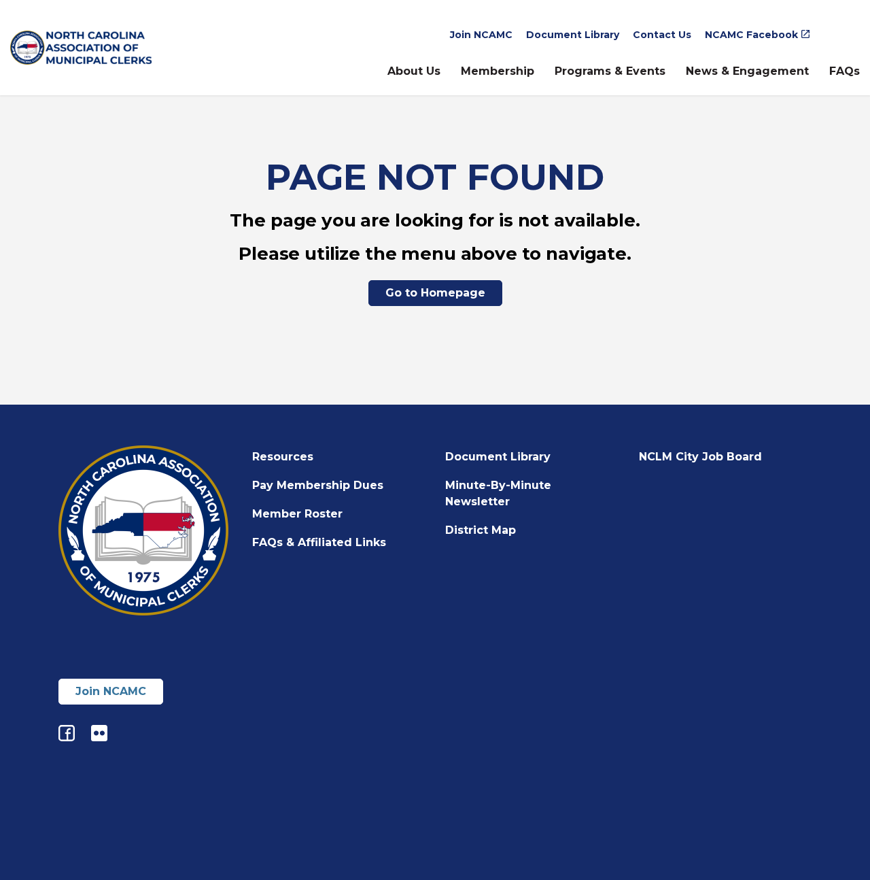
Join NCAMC (481, 35)
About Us (413, 71)
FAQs (844, 71)
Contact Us (662, 35)
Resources (282, 456)
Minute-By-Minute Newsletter (498, 493)
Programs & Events (610, 71)
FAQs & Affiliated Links (319, 542)
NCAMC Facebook (751, 35)
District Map (480, 530)
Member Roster (297, 513)
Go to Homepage (435, 292)
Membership (497, 71)
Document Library (572, 35)
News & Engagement (747, 71)
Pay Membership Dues (317, 485)
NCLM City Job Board (700, 456)
